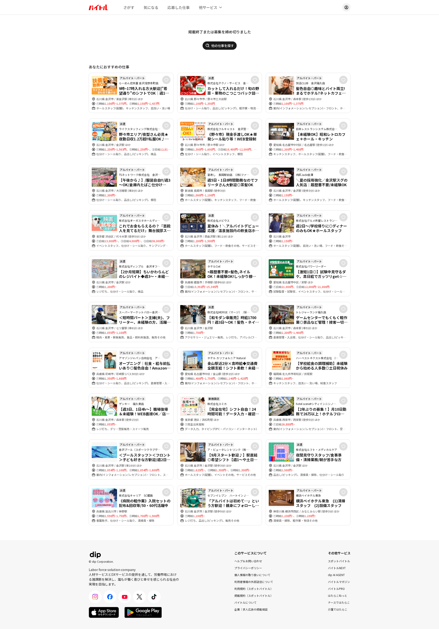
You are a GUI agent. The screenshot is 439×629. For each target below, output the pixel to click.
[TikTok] (154, 596)
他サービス (208, 7)
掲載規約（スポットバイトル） (253, 595)
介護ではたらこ (337, 609)
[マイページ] (346, 7)
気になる (151, 7)
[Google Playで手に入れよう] (143, 612)
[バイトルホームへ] (98, 7)
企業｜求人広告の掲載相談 (251, 609)
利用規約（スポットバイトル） (253, 589)
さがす (128, 7)
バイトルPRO (336, 589)
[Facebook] (109, 596)
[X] (139, 596)
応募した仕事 (179, 7)
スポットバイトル (339, 561)
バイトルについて (245, 602)
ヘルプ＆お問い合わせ (248, 561)
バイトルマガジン (339, 582)
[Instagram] (95, 596)
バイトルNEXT (337, 568)
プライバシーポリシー (248, 568)
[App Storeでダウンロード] (104, 612)
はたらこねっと (337, 595)
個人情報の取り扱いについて (252, 575)
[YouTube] (124, 596)
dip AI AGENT (336, 575)
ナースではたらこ (339, 602)
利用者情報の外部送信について (253, 582)
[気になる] (166, 80)
